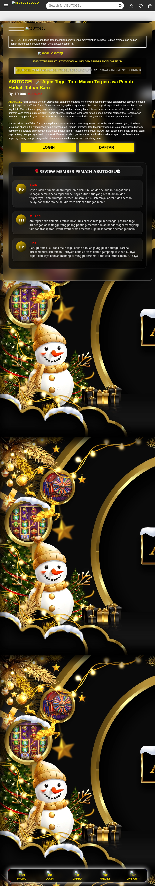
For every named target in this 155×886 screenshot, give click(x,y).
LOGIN (49, 147)
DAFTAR (106, 147)
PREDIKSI (105, 878)
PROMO (21, 878)
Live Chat (133, 878)
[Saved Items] (141, 5)
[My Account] (131, 5)
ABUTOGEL (15, 101)
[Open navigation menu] (6, 5)
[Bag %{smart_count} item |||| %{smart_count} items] (150, 5)
